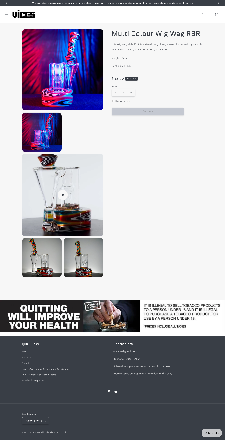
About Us (27, 357)
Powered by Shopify (44, 432)
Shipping (27, 363)
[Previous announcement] (6, 3)
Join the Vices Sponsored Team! (39, 374)
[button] (7, 14)
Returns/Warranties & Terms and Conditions (45, 369)
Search (25, 351)
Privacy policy (62, 432)
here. (168, 366)
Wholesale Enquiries (33, 380)
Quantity (116, 85)
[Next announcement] (218, 3)
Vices (32, 432)
